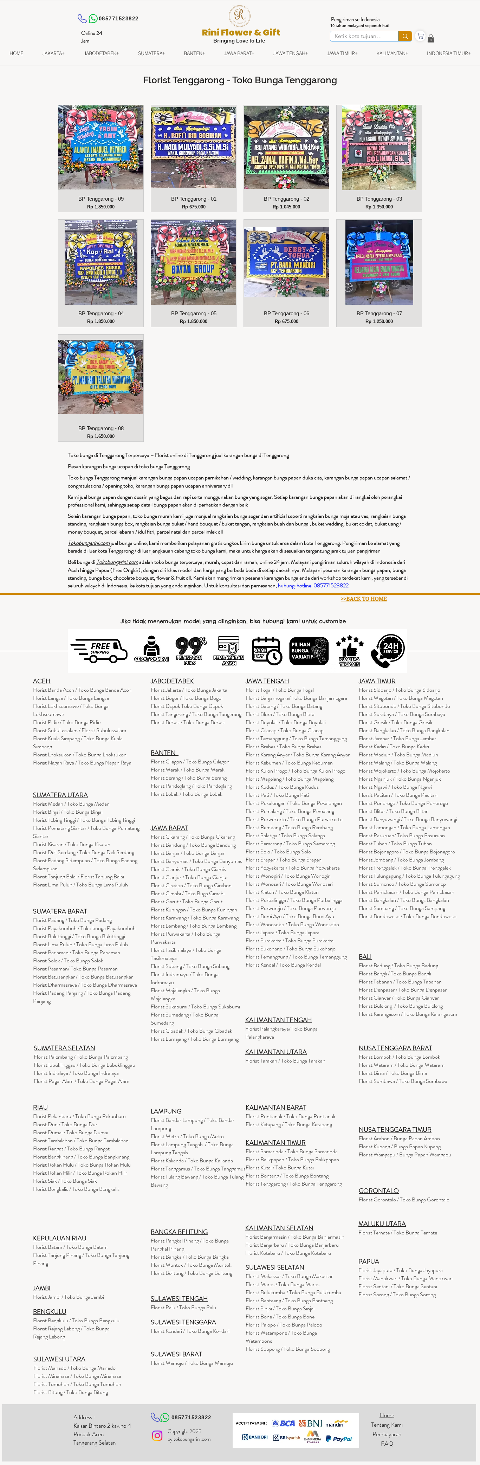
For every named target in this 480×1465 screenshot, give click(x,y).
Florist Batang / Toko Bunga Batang (284, 706)
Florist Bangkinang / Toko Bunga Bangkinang (81, 1157)
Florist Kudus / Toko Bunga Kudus (282, 787)
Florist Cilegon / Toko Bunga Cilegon (190, 761)
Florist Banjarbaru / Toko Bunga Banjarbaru (292, 1245)
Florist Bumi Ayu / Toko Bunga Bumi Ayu (290, 916)
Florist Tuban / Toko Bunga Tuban (395, 843)
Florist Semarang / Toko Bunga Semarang (290, 843)
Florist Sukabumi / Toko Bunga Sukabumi (195, 1006)
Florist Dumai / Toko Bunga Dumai (70, 1132)
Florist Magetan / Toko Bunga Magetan (401, 698)
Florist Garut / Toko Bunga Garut (186, 901)
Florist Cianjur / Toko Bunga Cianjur (189, 877)
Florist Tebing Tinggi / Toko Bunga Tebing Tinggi (84, 820)
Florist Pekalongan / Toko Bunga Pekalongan (294, 803)
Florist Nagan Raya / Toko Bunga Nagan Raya (82, 763)
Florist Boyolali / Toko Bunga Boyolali (286, 722)
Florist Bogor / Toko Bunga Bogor (187, 698)
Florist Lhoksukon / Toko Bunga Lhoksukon (80, 754)
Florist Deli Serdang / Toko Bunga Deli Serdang (83, 852)
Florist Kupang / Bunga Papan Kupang (400, 1146)
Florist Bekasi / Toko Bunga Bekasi (188, 722)
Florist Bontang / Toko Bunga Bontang (287, 1176)
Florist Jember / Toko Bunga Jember (397, 738)
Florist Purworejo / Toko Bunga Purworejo (291, 908)
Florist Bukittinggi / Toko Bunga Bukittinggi (79, 936)
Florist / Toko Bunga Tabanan (400, 981)
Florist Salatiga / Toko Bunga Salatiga (285, 835)
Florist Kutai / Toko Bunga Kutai (280, 1167)
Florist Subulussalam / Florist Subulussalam (79, 730)
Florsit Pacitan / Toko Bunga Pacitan (398, 795)
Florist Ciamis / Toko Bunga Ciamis (188, 869)
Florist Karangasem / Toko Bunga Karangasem (408, 1014)
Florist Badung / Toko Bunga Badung (399, 965)
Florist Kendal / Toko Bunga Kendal (283, 965)
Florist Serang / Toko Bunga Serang (189, 778)
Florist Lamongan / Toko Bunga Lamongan (404, 827)
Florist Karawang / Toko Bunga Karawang (195, 918)
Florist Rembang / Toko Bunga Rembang (289, 827)
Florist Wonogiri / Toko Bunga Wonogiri (288, 876)
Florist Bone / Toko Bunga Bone (280, 1316)
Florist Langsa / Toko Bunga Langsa (71, 698)
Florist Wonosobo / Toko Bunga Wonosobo (292, 924)
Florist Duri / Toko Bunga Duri (65, 1124)
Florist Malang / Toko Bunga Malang (398, 763)
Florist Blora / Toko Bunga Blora (280, 714)
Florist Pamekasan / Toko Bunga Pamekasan (406, 892)
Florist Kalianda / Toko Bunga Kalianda (192, 1160)
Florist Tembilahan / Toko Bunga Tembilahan (81, 1140)
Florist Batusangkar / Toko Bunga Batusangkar (83, 977)
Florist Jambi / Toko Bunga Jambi (68, 1297)
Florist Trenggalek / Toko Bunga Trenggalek (405, 868)
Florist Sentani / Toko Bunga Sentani (397, 1286)
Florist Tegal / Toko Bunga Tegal (280, 690)
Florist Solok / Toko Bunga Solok (68, 960)
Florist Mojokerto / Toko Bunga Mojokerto (404, 771)
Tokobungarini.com (117, 562)
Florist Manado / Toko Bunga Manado (74, 1368)
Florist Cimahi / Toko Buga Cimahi (188, 893)
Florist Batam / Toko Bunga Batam (70, 1247)
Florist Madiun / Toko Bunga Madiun (398, 754)
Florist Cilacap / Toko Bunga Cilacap (285, 730)
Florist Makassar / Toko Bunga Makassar (289, 1276)
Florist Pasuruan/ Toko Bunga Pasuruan (402, 835)
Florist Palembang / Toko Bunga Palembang (81, 1057)
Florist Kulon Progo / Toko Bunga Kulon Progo (295, 771)
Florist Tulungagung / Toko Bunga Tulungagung (409, 876)
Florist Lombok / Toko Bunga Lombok (399, 1057)
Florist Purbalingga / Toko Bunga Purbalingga (294, 900)
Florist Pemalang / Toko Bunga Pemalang (290, 811)
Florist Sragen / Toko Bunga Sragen (284, 860)
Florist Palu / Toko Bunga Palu (183, 1307)
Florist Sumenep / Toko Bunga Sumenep (402, 884)
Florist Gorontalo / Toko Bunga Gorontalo (404, 1199)
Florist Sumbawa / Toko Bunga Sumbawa (403, 1081)
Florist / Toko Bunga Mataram (402, 1065)
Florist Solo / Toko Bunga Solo (278, 851)
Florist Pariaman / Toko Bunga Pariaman (76, 952)
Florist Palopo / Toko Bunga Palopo (284, 1325)
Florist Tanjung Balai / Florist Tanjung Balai (78, 876)
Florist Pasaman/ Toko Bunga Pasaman (75, 968)
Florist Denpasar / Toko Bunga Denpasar (403, 990)
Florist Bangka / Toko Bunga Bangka (190, 1257)
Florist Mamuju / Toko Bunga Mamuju (192, 1363)
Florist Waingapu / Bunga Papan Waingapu (405, 1154)
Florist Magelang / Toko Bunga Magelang (289, 779)
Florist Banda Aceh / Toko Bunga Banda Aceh (82, 690)
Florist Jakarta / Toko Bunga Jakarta (189, 690)
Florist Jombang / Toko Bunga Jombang (401, 860)
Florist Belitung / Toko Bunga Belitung (191, 1273)
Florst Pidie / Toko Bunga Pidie (66, 722)
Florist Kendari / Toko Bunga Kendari (190, 1331)
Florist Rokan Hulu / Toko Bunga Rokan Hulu (82, 1165)
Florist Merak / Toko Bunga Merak (188, 770)
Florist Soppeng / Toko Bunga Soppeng (288, 1349)
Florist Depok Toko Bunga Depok (187, 706)
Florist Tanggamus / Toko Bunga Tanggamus (198, 1168)
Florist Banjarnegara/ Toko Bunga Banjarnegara (296, 698)
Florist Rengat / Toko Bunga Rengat (71, 1148)
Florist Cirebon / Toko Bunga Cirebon (191, 885)
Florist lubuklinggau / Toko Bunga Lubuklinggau (84, 1065)
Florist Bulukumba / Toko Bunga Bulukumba (293, 1292)
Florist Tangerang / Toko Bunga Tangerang (196, 714)
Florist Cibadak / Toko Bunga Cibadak (191, 1031)
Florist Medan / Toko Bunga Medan (71, 804)
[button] (430, 38)
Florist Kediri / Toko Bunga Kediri (394, 746)
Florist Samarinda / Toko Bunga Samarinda (292, 1151)
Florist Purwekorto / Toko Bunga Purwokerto (294, 819)
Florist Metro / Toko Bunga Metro (187, 1136)
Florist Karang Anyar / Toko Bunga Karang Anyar (298, 754)
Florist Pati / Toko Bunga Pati (277, 795)
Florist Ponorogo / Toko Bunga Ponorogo (403, 803)
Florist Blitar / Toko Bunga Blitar (393, 811)
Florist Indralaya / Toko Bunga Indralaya (77, 1073)
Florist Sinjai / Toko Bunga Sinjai (280, 1308)
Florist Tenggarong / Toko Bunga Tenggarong (294, 1184)
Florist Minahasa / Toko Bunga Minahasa (77, 1376)
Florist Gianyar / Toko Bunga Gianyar (399, 998)
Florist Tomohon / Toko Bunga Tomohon (77, 1384)
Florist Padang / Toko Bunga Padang (72, 920)
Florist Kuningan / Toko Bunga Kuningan (194, 909)
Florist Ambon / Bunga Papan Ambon (399, 1138)
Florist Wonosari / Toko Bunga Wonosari (289, 884)
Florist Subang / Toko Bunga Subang (190, 966)
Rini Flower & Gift (241, 32)
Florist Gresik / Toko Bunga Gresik (396, 722)
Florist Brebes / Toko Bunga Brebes (284, 746)
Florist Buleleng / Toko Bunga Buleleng (401, 1006)
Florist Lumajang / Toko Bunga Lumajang (195, 1039)
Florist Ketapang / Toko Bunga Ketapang (289, 1124)
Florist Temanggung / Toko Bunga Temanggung (296, 738)
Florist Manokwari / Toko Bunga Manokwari (405, 1278)
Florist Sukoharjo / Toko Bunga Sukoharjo (291, 948)
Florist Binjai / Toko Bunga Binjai (68, 812)
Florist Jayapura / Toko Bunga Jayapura (400, 1270)
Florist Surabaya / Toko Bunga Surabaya (402, 714)
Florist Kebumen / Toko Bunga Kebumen (289, 763)
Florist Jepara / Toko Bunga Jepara (282, 932)
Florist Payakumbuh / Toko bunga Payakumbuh (84, 928)
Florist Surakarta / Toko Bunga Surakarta (289, 940)
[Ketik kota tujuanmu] (405, 36)
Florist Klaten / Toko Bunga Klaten (282, 892)
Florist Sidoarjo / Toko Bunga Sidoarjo (399, 690)
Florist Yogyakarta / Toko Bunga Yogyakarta (293, 868)
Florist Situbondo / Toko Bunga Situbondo (404, 706)
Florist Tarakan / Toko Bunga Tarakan (285, 1061)
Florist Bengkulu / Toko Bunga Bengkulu (76, 1320)
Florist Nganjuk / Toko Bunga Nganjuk (400, 779)
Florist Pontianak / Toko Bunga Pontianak (291, 1116)
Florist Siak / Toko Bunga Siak (65, 1181)
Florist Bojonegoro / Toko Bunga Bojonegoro (407, 851)
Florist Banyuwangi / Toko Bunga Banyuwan (406, 819)
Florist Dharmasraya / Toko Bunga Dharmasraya (85, 985)
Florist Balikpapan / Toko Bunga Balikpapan (292, 1159)
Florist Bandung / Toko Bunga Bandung (193, 845)
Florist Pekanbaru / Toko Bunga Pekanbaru (79, 1116)
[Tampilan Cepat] (100, 147)
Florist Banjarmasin (294, 1237)
